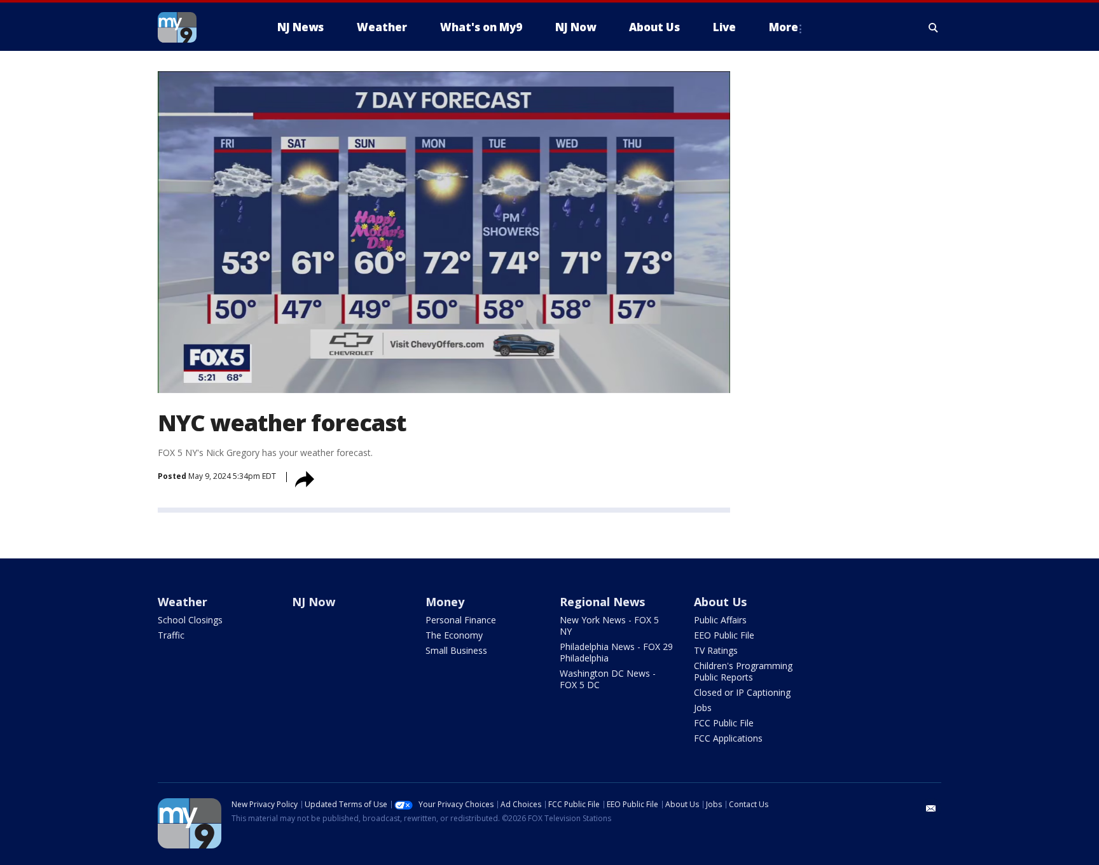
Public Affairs (720, 620)
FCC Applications (728, 738)
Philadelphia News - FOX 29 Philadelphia (616, 652)
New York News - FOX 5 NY (609, 625)
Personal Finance (460, 620)
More (783, 27)
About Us (720, 601)
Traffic (171, 635)
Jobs (703, 708)
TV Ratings (716, 650)
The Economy (454, 635)
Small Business (456, 650)
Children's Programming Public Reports (743, 671)
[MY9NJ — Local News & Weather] (200, 27)
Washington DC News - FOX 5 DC (608, 679)
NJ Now (313, 601)
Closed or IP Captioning (742, 692)
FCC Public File (724, 723)
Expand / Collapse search (933, 27)
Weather (182, 601)
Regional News (602, 601)
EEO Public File (724, 635)
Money (444, 601)
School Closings (190, 620)
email (931, 808)
